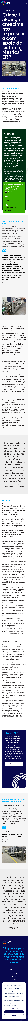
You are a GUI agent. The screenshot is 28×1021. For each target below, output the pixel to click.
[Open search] (23, 2)
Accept (14, 1011)
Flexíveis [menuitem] (14, 976)
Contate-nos (14, 763)
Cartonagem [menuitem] (14, 979)
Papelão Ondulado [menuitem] (14, 973)
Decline (14, 1015)
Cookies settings (14, 1008)
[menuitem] (14, 969)
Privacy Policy (17, 998)
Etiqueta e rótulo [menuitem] (14, 982)
